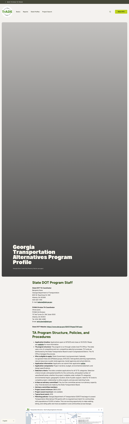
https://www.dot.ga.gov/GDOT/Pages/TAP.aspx (64, 327)
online (83, 363)
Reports (25, 12)
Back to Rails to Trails (15, 2)
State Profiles (35, 12)
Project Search (47, 12)
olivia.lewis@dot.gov (44, 322)
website (41, 344)
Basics (18, 12)
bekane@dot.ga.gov (45, 302)
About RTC (121, 11)
